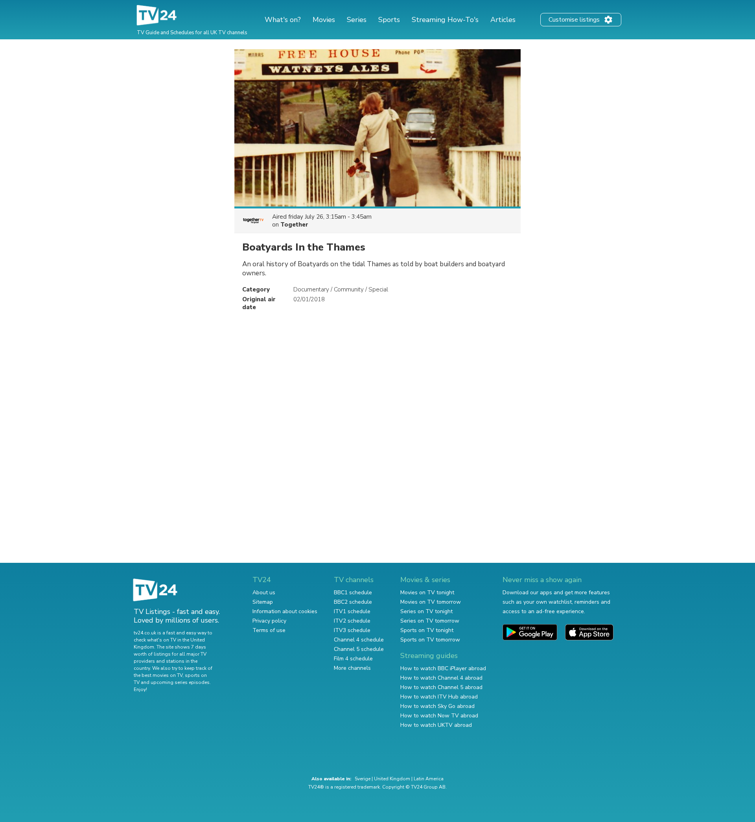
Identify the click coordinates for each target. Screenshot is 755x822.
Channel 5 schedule (359, 649)
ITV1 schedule (352, 611)
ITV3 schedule (352, 630)
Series (356, 19)
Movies (324, 19)
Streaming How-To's (445, 19)
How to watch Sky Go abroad (437, 706)
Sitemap (262, 602)
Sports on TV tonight (426, 630)
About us (263, 592)
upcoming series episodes (180, 682)
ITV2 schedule (352, 621)
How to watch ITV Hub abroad (439, 696)
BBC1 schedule (353, 592)
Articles (503, 19)
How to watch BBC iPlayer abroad (443, 668)
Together (294, 225)
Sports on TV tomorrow (430, 639)
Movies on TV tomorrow (430, 602)
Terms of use (268, 630)
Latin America (429, 779)
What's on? (283, 19)
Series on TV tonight (426, 611)
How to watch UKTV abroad (436, 725)
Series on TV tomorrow (429, 621)
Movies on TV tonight (427, 592)
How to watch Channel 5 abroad (441, 687)
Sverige (362, 779)
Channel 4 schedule (359, 639)
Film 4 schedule (353, 658)
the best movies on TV (158, 675)
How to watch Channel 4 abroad (441, 678)
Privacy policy (269, 621)
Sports (389, 19)
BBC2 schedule (353, 602)
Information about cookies (284, 611)
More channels (352, 668)
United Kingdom (392, 779)
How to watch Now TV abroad (439, 715)
